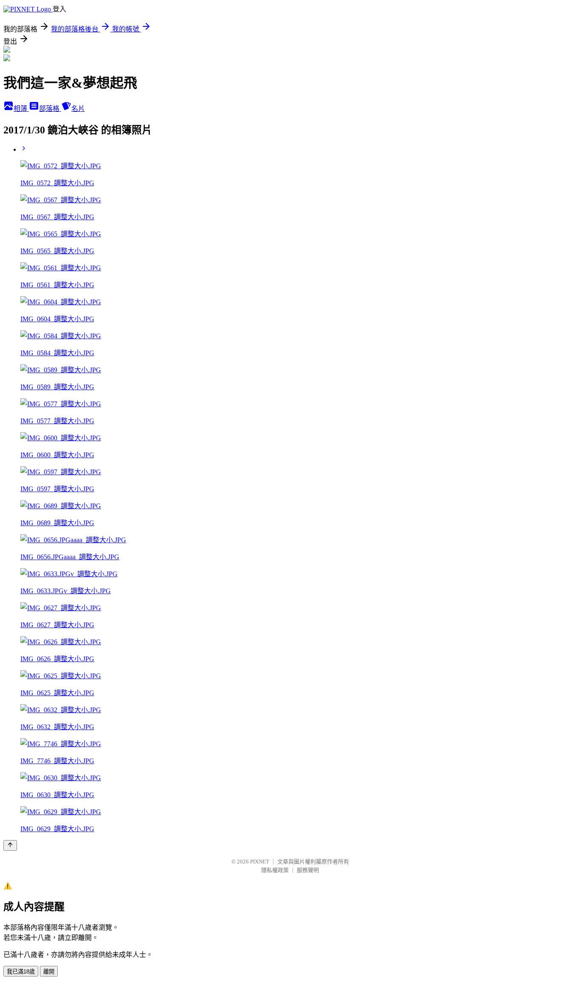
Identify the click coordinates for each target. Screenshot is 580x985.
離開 (48, 971)
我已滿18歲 (21, 971)
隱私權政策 (275, 870)
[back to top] (10, 845)
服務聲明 (308, 870)
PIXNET (259, 861)
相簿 (21, 108)
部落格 (50, 108)
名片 (78, 108)
